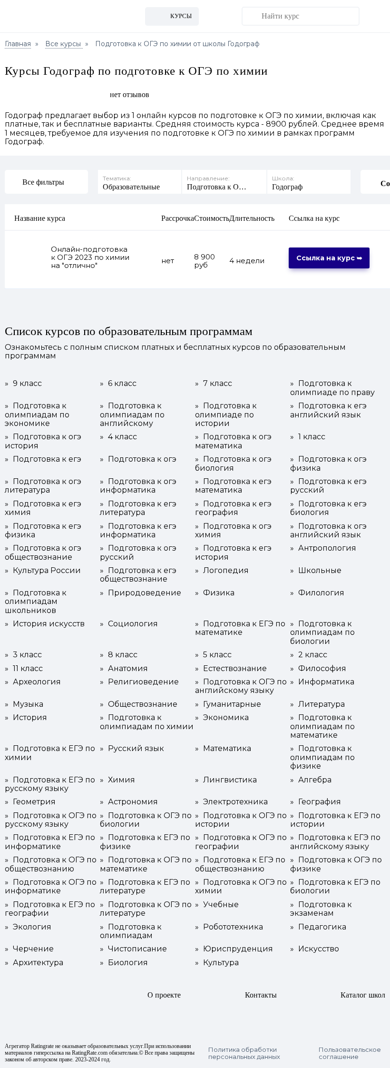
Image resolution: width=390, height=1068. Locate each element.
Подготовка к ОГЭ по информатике (51, 886)
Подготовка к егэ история (233, 552)
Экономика (222, 717)
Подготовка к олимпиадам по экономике (37, 415)
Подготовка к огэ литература (43, 485)
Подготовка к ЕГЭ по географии (50, 909)
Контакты (261, 995)
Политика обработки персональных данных (244, 1053)
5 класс (213, 655)
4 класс (118, 437)
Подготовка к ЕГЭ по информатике (50, 841)
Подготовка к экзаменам (321, 909)
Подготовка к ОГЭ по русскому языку (51, 820)
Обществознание (138, 704)
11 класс (24, 668)
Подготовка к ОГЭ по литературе (146, 909)
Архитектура (34, 963)
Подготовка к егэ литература (138, 508)
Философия (318, 668)
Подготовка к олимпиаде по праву (332, 387)
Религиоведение (139, 682)
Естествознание (231, 668)
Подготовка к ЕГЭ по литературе (145, 886)
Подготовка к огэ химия (233, 530)
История (26, 717)
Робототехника (229, 927)
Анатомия (124, 668)
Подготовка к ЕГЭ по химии (50, 752)
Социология (129, 624)
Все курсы (64, 44)
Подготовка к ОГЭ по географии (241, 841)
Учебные (217, 904)
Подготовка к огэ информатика (138, 485)
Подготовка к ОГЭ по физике (336, 864)
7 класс (213, 383)
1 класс (307, 437)
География (315, 802)
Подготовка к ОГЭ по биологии (146, 820)
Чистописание (133, 949)
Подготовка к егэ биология (328, 508)
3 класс (23, 655)
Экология (28, 927)
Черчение (29, 949)
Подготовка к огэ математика (233, 441)
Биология (124, 963)
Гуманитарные (228, 704)
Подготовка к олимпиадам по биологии (322, 633)
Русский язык (132, 748)
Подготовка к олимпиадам (131, 931)
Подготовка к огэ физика (328, 463)
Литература (317, 704)
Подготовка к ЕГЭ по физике (145, 841)
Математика (223, 748)
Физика (214, 593)
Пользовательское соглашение (350, 1053)
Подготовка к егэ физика (43, 530)
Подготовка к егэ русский (328, 485)
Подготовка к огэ (138, 459)
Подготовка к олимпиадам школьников (36, 602)
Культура (217, 963)
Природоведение (140, 593)
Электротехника (231, 802)
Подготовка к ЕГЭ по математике (240, 628)
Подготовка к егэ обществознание (138, 574)
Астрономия (129, 802)
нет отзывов (129, 94)
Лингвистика (226, 780)
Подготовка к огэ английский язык (328, 530)
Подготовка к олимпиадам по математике (322, 726)
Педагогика (318, 927)
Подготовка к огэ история (43, 441)
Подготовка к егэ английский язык (328, 410)
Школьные (315, 570)
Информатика (322, 682)
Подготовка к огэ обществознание (43, 552)
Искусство (314, 949)
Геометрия (30, 802)
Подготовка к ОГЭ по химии (241, 886)
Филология (317, 593)
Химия (117, 780)
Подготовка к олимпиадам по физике (322, 757)
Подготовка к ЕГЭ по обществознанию (240, 864)
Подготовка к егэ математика (233, 485)
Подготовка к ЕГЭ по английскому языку (335, 841)
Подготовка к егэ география (233, 508)
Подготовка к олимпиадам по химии (147, 722)
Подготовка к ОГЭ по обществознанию (51, 864)
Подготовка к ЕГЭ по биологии (335, 886)
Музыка (24, 704)
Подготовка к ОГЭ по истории (241, 820)
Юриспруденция (234, 949)
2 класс (308, 655)
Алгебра (311, 780)
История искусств (45, 624)
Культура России (43, 570)
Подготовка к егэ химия (43, 508)
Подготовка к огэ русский (138, 552)
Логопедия (222, 570)
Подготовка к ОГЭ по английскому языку (241, 686)
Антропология (323, 548)
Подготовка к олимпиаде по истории (226, 415)
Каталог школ (363, 995)
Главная (18, 44)
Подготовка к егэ (43, 459)
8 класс (118, 655)
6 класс (118, 383)
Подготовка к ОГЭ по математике (146, 864)
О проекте (164, 995)
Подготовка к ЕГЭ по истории (335, 820)
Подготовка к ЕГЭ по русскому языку (50, 784)
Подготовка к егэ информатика (138, 530)
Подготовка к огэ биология (233, 463)
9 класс (23, 383)
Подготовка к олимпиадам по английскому (132, 415)
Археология (33, 682)
